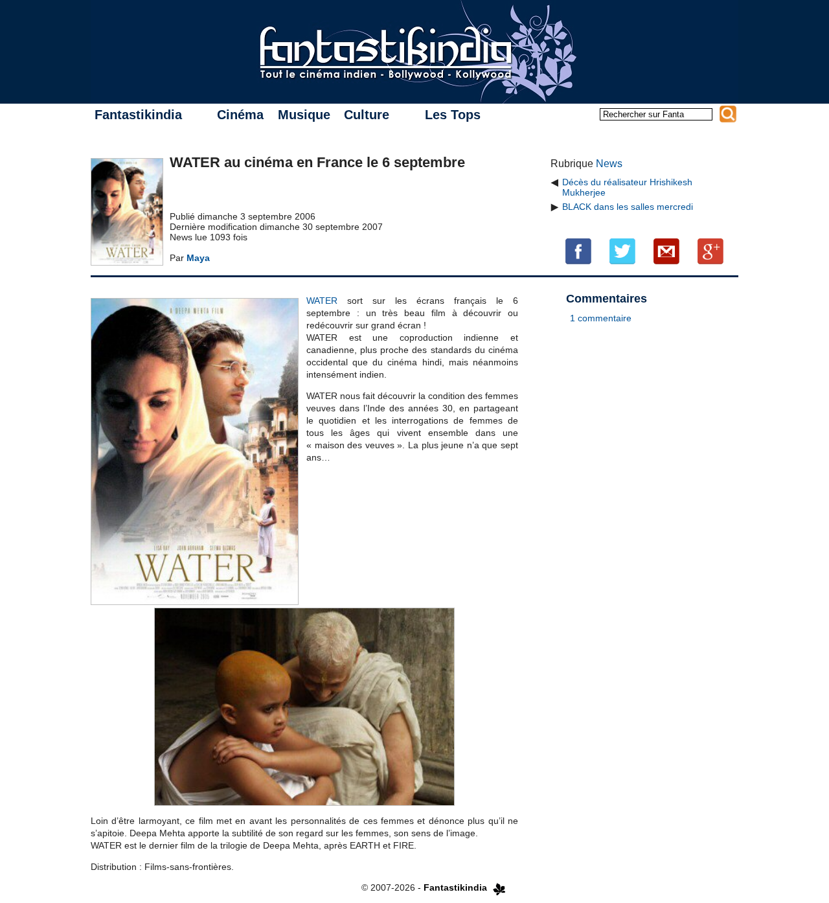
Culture (366, 115)
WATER (321, 300)
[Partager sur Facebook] (578, 250)
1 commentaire (600, 318)
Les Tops (453, 115)
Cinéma (240, 115)
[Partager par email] (666, 250)
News (609, 163)
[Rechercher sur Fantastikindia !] (728, 114)
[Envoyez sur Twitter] (622, 250)
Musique (304, 115)
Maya (198, 258)
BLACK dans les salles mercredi (627, 206)
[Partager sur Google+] (710, 250)
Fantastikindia (138, 115)
